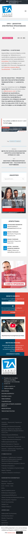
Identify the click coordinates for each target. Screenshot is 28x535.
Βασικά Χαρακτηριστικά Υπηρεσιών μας (11, 446)
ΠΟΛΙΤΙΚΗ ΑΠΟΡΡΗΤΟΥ (7, 393)
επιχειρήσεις (5, 61)
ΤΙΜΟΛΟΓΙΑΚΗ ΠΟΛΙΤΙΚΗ (8, 411)
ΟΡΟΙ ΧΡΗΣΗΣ (5, 391)
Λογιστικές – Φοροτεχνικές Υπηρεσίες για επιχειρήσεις (11, 423)
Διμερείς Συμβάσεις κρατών (8, 490)
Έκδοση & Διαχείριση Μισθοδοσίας (9, 435)
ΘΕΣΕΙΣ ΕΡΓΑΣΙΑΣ (6, 408)
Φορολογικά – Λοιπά (6, 481)
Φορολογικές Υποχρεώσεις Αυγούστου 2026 (14, 234)
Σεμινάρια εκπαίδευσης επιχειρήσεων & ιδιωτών (13, 463)
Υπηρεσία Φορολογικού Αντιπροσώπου (11, 439)
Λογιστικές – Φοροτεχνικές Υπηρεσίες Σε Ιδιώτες (13, 437)
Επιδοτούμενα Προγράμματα (8, 492)
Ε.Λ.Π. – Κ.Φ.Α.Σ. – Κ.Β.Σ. (7, 486)
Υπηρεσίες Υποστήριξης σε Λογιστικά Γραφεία (12, 468)
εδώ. (10, 123)
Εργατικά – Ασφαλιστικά (7, 483)
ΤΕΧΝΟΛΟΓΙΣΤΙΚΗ (7, 82)
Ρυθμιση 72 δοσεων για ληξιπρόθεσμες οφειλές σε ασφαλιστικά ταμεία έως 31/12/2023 (13, 251)
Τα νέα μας (4, 520)
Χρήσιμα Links (4, 504)
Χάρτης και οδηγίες (8, 388)
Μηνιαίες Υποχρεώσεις (12, 231)
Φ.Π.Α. (3, 488)
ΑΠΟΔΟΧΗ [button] (19, 532)
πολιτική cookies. (11, 532)
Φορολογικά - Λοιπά (7, 38)
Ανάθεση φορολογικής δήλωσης (9, 441)
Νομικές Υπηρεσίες (6, 470)
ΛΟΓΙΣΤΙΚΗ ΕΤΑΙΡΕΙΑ (18, 80)
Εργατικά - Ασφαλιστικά (13, 246)
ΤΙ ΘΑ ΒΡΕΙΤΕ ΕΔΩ (6, 401)
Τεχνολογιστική (5, 69)
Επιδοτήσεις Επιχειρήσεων (8, 465)
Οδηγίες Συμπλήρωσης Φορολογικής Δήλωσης (12, 497)
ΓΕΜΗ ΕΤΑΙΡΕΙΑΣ (5, 399)
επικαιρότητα (12, 141)
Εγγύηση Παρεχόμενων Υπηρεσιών (10, 444)
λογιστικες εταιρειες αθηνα (11, 67)
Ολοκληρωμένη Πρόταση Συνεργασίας (11, 426)
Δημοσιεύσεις (4, 522)
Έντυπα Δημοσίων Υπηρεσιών (9, 499)
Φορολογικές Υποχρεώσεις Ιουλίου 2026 (14, 242)
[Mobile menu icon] (26, 11)
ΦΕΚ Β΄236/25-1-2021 (10, 91)
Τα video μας (4, 525)
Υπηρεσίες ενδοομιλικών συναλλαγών (10, 472)
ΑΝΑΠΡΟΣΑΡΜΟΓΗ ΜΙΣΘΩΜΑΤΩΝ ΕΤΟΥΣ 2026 (14, 227)
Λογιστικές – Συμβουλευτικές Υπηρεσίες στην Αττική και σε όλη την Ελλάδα (12, 449)
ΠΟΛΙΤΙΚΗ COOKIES (6, 396)
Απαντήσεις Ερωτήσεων (7, 515)
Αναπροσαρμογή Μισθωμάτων (14, 224)
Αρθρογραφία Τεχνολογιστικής (9, 513)
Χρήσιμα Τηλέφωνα (6, 506)
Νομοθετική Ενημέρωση (13, 248)
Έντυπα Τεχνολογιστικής (7, 502)
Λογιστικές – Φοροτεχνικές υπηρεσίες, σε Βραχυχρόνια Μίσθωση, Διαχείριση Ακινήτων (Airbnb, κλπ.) (12, 430)
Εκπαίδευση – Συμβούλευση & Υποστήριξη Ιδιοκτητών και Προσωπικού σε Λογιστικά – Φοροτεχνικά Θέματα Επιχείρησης (11, 459)
